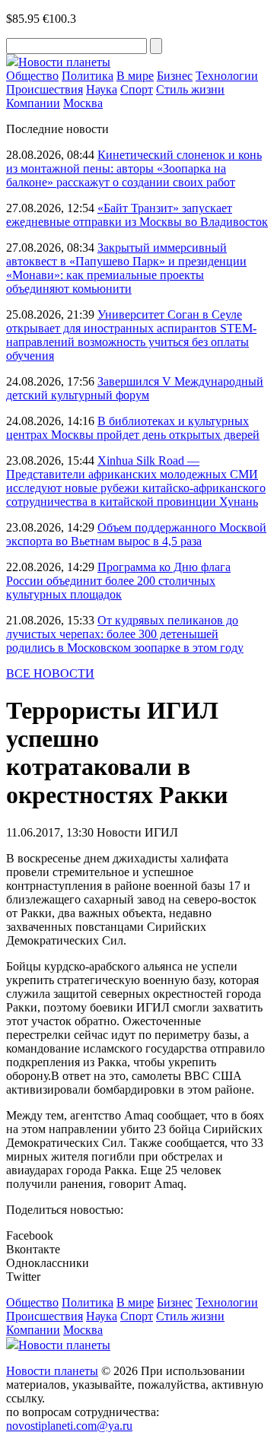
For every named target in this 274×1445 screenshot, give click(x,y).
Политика (87, 75)
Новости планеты (52, 1370)
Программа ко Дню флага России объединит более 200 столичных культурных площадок (118, 581)
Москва (83, 103)
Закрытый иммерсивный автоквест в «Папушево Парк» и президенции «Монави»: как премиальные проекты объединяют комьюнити (126, 268)
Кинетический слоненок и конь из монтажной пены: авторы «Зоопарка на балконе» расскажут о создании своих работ (134, 168)
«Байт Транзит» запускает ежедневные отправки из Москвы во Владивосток (137, 215)
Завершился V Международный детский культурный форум (134, 388)
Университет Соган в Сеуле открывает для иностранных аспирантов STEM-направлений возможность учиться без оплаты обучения (131, 335)
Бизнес (175, 75)
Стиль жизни (190, 89)
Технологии (227, 75)
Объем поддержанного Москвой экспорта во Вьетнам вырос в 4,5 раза (136, 534)
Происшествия (44, 89)
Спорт (136, 89)
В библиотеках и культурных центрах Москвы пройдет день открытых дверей (133, 427)
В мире (135, 75)
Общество (32, 75)
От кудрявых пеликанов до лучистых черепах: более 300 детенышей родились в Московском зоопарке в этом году (125, 634)
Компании (33, 103)
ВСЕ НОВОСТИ (50, 673)
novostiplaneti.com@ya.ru (69, 1425)
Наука (101, 89)
